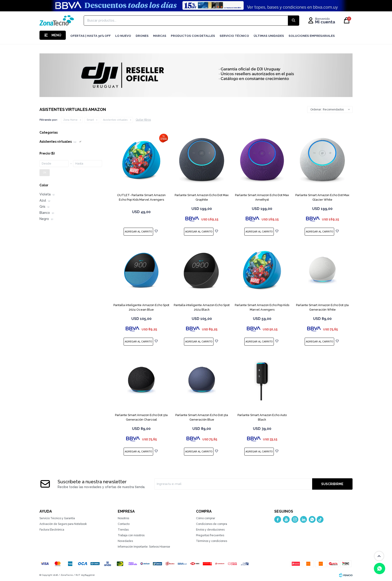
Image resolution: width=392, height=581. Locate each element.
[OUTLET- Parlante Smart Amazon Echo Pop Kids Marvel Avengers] (141, 160)
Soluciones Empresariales (312, 35)
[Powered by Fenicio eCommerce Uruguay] (346, 575)
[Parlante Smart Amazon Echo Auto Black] (262, 380)
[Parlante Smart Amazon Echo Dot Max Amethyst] (262, 160)
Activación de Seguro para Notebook (63, 524)
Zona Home (70, 119)
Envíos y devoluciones (210, 529)
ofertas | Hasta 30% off (90, 35)
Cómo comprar (205, 518)
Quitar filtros (143, 119)
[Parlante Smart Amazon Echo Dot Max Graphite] (202, 160)
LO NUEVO (123, 35)
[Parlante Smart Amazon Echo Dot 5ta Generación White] (322, 270)
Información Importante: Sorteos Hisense (144, 546)
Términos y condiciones (211, 541)
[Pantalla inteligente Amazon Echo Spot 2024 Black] (202, 270)
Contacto (124, 524)
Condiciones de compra (211, 524)
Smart (90, 119)
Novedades (125, 541)
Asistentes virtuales (115, 119)
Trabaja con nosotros (131, 535)
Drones (142, 35)
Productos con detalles (193, 35)
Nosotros (123, 518)
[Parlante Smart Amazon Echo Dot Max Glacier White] (322, 160)
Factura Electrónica (51, 529)
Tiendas (123, 529)
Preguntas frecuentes (210, 535)
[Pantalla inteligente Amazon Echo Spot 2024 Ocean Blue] (141, 270)
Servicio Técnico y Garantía (57, 518)
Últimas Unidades (269, 35)
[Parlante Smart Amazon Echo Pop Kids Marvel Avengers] (262, 270)
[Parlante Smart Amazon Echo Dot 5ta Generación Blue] (202, 380)
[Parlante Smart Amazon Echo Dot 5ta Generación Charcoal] (141, 380)
